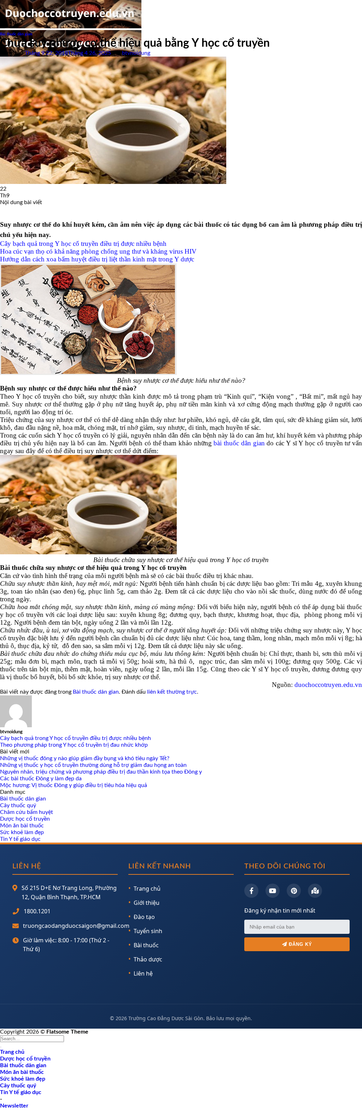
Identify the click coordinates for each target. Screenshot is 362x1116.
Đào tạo (144, 917)
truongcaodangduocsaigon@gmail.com (76, 926)
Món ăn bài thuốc (22, 825)
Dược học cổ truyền (25, 819)
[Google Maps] (315, 891)
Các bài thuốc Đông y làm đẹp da (41, 778)
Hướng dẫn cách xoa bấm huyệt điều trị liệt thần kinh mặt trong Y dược (97, 259)
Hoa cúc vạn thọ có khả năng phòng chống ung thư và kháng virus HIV (98, 251)
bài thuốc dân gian (239, 443)
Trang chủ (147, 888)
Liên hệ (143, 973)
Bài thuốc (146, 945)
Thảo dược (148, 959)
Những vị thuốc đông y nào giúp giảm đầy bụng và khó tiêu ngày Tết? (84, 758)
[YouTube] (272, 891)
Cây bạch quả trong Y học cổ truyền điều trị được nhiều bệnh (83, 243)
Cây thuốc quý (18, 805)
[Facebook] (251, 891)
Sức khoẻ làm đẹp (22, 832)
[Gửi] (0, 1047)
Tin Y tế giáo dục (20, 839)
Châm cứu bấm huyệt (26, 812)
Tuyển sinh (148, 931)
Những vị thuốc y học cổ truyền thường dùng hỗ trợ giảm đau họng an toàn (93, 765)
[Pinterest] (294, 891)
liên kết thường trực (172, 692)
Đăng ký (299, 944)
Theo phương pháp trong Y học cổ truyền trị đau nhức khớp (74, 745)
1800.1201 (37, 911)
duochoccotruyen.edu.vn (328, 684)
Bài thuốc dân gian (16, 34)
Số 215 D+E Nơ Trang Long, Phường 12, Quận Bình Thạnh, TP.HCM (69, 892)
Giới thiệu (146, 903)
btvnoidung (136, 53)
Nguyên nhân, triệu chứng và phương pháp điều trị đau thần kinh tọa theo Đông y (101, 772)
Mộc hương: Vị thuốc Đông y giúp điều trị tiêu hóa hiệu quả (73, 785)
